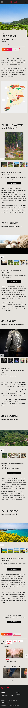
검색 (26, 2)
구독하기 (9, 702)
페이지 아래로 (26, 655)
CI (1, 697)
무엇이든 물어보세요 (19, 694)
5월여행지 (20, 641)
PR (11, 690)
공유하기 (18, 634)
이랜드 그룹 (5, 688)
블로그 (11, 700)
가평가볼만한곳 (8, 643)
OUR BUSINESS (4, 694)
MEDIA (12, 695)
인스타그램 (9, 700)
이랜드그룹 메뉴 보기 (2, 2)
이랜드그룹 (14, 2)
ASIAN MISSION (4, 695)
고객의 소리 (18, 690)
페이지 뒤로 (26, 657)
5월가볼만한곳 (8, 641)
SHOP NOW (14, 183)
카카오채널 (16, 700)
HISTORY (3, 692)
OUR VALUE (3, 690)
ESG (11, 694)
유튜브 (14, 700)
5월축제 (15, 641)
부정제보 (17, 692)
